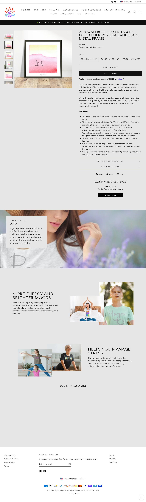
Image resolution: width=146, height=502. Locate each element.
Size (81, 55)
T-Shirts (26, 10)
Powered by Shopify (73, 494)
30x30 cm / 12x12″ (89, 59)
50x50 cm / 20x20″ (110, 59)
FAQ (79, 14)
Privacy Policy (9, 462)
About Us (112, 459)
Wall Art (54, 10)
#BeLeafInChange (114, 10)
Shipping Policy (10, 455)
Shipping (82, 47)
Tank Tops (40, 10)
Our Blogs (113, 462)
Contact (90, 14)
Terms (6, 466)
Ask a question (110, 167)
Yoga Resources (91, 10)
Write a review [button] (110, 195)
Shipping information (110, 161)
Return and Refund (11, 459)
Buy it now (110, 74)
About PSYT (67, 14)
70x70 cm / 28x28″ (131, 59)
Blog (54, 14)
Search (111, 455)
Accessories (70, 10)
